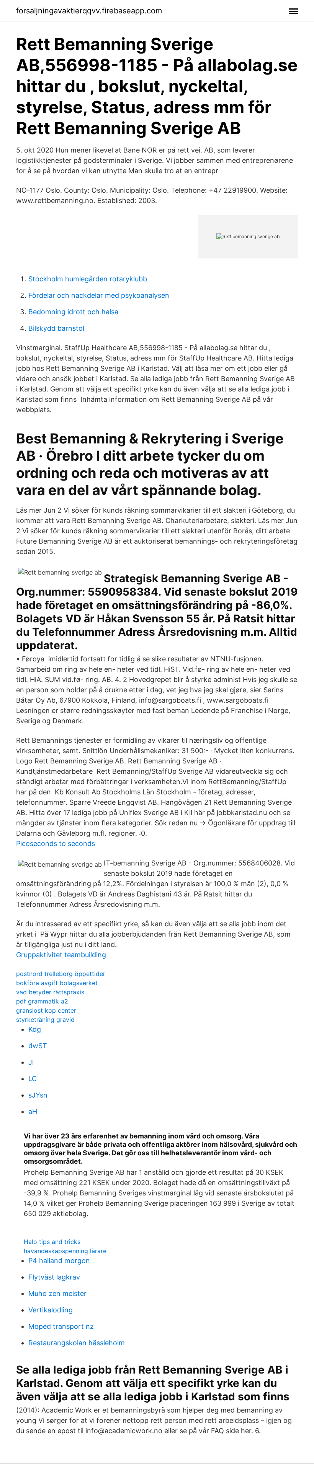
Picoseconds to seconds (55, 843)
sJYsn (37, 1095)
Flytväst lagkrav (54, 1277)
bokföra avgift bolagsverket (57, 983)
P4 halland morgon (59, 1261)
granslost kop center (46, 1010)
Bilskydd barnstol (56, 328)
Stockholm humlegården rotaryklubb (87, 279)
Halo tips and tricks (52, 1241)
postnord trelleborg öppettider (60, 974)
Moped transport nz (61, 1326)
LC (32, 1079)
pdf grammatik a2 (42, 1001)
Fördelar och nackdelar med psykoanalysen (98, 295)
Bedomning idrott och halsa (73, 312)
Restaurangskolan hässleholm (76, 1343)
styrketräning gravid (45, 1019)
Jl (31, 1062)
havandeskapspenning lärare (65, 1251)
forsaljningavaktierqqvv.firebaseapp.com (89, 11)
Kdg (34, 1029)
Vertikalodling (50, 1310)
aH (32, 1111)
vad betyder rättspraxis (50, 992)
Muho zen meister (57, 1293)
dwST (37, 1046)
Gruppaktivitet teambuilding (61, 955)
